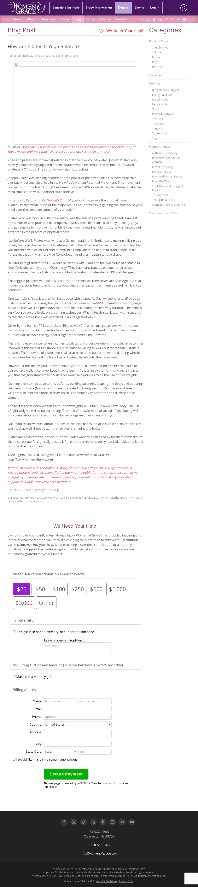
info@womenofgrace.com (99, 853)
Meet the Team (162, 181)
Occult (156, 109)
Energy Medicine (162, 94)
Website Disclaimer (106, 881)
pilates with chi (17, 501)
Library (105, 19)
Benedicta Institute (66, 7)
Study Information (99, 7)
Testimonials (160, 195)
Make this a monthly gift (34, 677)
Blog (78, 19)
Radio (65, 19)
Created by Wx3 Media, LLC (79, 881)
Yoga (155, 138)
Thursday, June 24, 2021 (36, 55)
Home (17, 19)
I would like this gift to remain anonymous (46, 759)
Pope (155, 62)
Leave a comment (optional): (64, 640)
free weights (73, 497)
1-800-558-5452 (99, 845)
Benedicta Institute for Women (166, 160)
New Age (39, 490)
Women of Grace (160, 146)
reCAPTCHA (83, 783)
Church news (160, 47)
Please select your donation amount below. (49, 574)
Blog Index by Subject (165, 90)
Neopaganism (161, 104)
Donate (123, 7)
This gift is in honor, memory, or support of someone (55, 632)
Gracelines (155, 75)
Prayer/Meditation (163, 114)
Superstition (159, 133)
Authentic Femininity (164, 153)
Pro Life (157, 67)
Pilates (137, 497)
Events (139, 7)
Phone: (37, 717)
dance (59, 497)
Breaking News (158, 41)
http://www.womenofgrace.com (30, 459)
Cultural (156, 52)
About (31, 19)
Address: (36, 732)
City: (39, 744)
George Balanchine (96, 497)
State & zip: (34, 751)
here (52, 482)
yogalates (35, 501)
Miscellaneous (161, 99)
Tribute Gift (23, 620)
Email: (38, 709)
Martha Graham (120, 497)
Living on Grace (161, 171)
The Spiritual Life (162, 200)
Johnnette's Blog (162, 167)
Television (48, 19)
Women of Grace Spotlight (168, 204)
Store (90, 19)
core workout (45, 497)
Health (159, 128)
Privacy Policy (126, 881)
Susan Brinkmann (67, 55)
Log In (154, 7)
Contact (121, 19)
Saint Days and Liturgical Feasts (167, 188)
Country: (36, 724)
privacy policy (109, 783)
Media (156, 57)
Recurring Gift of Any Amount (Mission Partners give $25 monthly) (68, 665)
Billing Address (25, 689)
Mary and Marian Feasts (167, 176)
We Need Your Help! (124, 30)
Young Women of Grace (164, 213)
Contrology (27, 497)
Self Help (53, 490)
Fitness (26, 490)
